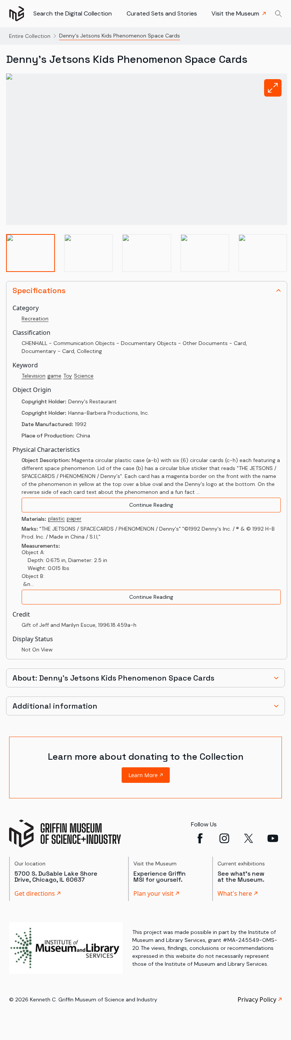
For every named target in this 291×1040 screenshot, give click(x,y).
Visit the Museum (235, 13)
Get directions (34, 893)
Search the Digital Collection (72, 13)
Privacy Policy (257, 999)
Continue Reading (151, 504)
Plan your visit (153, 893)
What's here (234, 893)
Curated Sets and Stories (162, 13)
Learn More (143, 775)
